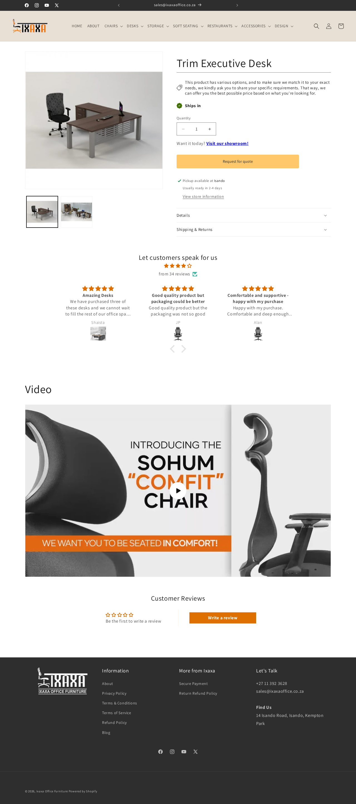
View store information (203, 196)
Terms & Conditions (119, 703)
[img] (178, 266)
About (107, 683)
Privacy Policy (114, 693)
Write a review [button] (222, 618)
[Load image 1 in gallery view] (42, 212)
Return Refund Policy (198, 693)
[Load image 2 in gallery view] (76, 212)
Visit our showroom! (227, 143)
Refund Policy (114, 722)
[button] (113, 26)
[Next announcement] (237, 5)
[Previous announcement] (119, 5)
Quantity (184, 118)
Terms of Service (116, 712)
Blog (106, 732)
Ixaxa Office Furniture (52, 791)
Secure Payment (193, 683)
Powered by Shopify (83, 791)
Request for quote (238, 161)
